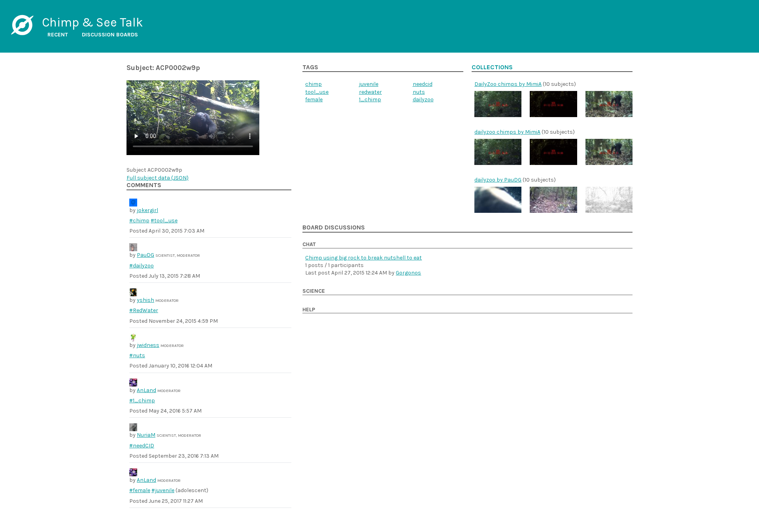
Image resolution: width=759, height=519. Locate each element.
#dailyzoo (141, 265)
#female (139, 490)
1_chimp (370, 99)
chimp (313, 84)
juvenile (368, 84)
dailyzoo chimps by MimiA (507, 132)
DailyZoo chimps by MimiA (508, 84)
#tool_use (164, 220)
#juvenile (162, 490)
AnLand (146, 390)
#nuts (137, 355)
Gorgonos (408, 272)
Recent (57, 34)
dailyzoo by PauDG (497, 179)
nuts (419, 92)
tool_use (317, 92)
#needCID (141, 445)
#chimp (139, 220)
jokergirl (147, 210)
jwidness (148, 345)
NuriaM (146, 435)
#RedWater (143, 310)
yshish (145, 300)
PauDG (145, 255)
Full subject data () (157, 177)
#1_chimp (142, 400)
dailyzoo (423, 99)
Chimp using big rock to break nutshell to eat (363, 257)
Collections (492, 67)
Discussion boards (110, 34)
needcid (422, 84)
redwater (370, 92)
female (314, 99)
